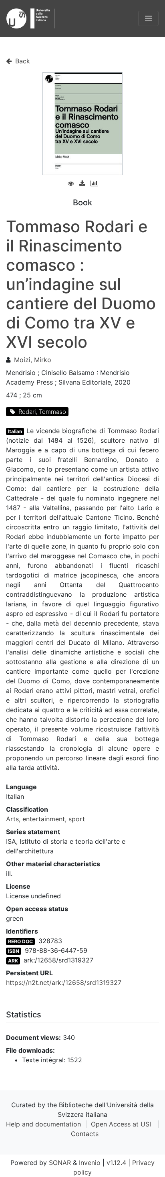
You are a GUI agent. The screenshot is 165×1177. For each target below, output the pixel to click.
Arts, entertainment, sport (45, 819)
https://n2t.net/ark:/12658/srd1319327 (63, 982)
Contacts (85, 1134)
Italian (15, 431)
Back (21, 61)
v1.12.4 (116, 1163)
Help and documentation (43, 1124)
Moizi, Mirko (32, 360)
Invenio (90, 1163)
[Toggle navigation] (148, 18)
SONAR (60, 1163)
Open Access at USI (121, 1124)
